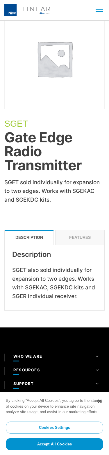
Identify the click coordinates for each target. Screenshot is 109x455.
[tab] (29, 237)
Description (29, 237)
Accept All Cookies (54, 444)
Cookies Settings (54, 427)
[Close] (99, 401)
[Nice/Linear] (27, 9)
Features (80, 237)
